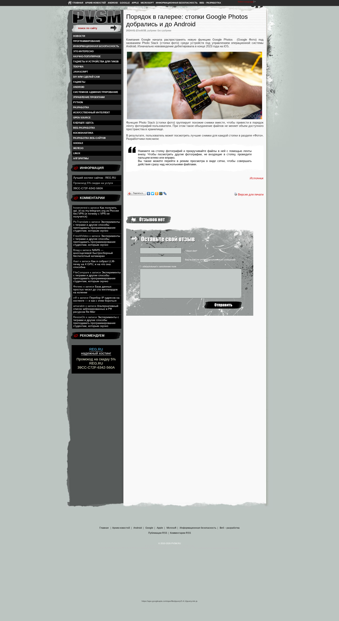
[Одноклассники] (157, 193)
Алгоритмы (81, 158)
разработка (81, 107)
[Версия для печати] (235, 194)
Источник (256, 178)
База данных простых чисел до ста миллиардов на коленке (95, 289)
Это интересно (83, 51)
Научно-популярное (87, 56)
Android (113, 3)
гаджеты (79, 82)
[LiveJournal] (165, 193)
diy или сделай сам (86, 76)
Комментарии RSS (180, 533)
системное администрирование (95, 92)
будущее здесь (83, 122)
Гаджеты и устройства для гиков (96, 61)
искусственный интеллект (91, 112)
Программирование (86, 41)
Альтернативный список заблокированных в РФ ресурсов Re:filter (95, 309)
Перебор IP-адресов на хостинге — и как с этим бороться (96, 299)
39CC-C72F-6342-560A (88, 188)
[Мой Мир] (161, 193)
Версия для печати (250, 194)
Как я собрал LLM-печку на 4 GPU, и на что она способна (94, 264)
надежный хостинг (96, 351)
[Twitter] (153, 193)
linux (76, 153)
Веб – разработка (210, 3)
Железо (78, 148)
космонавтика (83, 133)
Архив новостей (95, 3)
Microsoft (147, 3)
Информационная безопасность (177, 3)
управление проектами (89, 97)
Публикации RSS (157, 533)
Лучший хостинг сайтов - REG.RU (94, 177)
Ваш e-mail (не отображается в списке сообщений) (210, 259)
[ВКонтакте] (149, 193)
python (78, 102)
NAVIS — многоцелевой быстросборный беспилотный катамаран (93, 253)
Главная (78, 3)
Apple (135, 3)
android (78, 87)
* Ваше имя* (191, 251)
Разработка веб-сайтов (89, 138)
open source (82, 117)
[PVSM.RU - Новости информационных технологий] (96, 19)
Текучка (78, 66)
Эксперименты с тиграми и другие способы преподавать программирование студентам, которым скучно (96, 226)
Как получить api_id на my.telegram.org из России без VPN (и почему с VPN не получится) (96, 212)
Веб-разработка (84, 127)
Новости (79, 36)
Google (125, 3)
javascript (80, 71)
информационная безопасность (96, 46)
